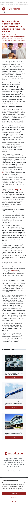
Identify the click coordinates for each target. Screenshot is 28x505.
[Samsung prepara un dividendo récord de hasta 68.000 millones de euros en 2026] (14, 384)
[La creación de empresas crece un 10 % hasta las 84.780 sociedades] (14, 355)
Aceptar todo (14, 493)
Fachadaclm (12, 0)
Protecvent (11, 6)
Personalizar (14, 497)
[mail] (19, 470)
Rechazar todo (14, 501)
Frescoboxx (21, 0)
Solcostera (6, 2)
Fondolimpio (6, 4)
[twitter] (11, 470)
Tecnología (6, 40)
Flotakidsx (15, 2)
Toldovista (16, 4)
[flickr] (16, 470)
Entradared (6, 6)
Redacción (14, 40)
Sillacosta (11, 2)
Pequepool (20, 2)
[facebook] (8, 470)
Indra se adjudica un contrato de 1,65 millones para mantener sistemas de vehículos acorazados (13, 433)
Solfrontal (2, 6)
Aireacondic (7, 0)
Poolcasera (24, 2)
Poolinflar (2, 4)
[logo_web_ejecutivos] (14, 8)
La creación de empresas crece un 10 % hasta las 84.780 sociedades (14, 373)
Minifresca (2, 2)
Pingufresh (17, 0)
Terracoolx (21, 4)
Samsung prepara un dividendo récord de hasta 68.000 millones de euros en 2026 (13, 403)
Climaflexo (2, 0)
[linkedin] (14, 470)
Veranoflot (12, 4)
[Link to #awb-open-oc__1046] (3, 8)
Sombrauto (25, 4)
